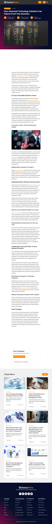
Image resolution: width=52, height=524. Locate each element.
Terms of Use (41, 505)
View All (45, 374)
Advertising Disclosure (42, 515)
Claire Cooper (38, 18)
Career (5, 512)
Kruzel (8, 475)
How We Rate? (30, 515)
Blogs (5, 507)
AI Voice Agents (18, 507)
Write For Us (29, 510)
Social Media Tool (19, 510)
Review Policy (41, 507)
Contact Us (6, 505)
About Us (6, 502)
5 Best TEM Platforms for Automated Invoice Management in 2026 (37, 395)
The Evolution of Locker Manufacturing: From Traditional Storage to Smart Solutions (36, 430)
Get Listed (29, 502)
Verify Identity (41, 512)
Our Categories (30, 507)
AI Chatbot (17, 502)
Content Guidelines (42, 510)
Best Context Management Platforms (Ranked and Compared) (14, 464)
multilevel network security (34, 185)
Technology (7, 8)
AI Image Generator (19, 512)
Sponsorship (29, 512)
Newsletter (6, 515)
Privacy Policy (41, 502)
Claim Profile (29, 505)
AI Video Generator (19, 515)
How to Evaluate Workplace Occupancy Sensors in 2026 (14, 395)
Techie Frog (11, 18)
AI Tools (17, 505)
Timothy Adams (24, 18)
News (5, 510)
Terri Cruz (8, 404)
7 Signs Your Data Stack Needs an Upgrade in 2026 (37, 464)
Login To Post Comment (19, 356)
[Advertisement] (26, 61)
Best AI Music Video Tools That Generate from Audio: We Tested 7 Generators (14, 429)
